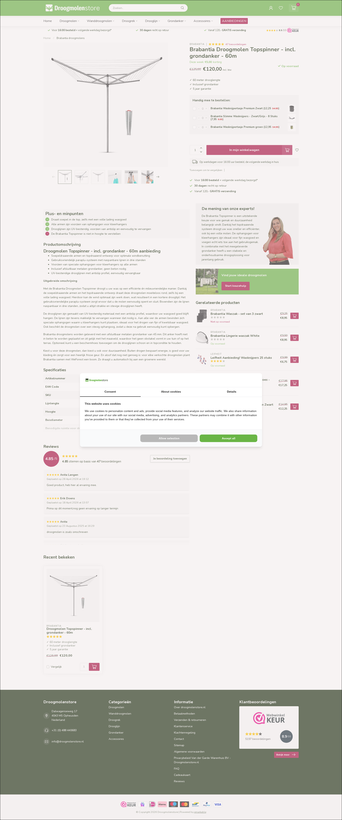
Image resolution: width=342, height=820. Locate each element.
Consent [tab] (110, 391)
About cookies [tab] (171, 391)
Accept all (228, 438)
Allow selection (169, 438)
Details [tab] (231, 391)
